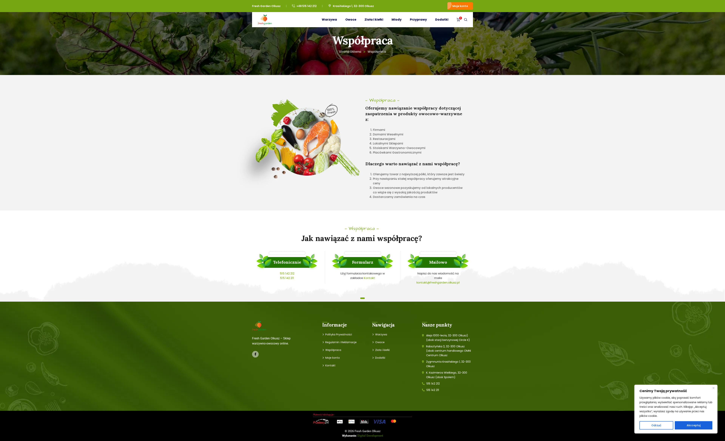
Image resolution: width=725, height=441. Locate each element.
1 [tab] (362, 298)
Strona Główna (350, 51)
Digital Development (370, 435)
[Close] (713, 388)
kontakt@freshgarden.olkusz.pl (438, 282)
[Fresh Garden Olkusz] (265, 19)
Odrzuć (656, 425)
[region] (675, 409)
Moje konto (460, 6)
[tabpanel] (287, 267)
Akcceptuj (693, 425)
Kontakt (369, 278)
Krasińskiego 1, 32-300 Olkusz (353, 6)
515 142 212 (287, 273)
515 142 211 (287, 278)
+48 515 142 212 (306, 6)
